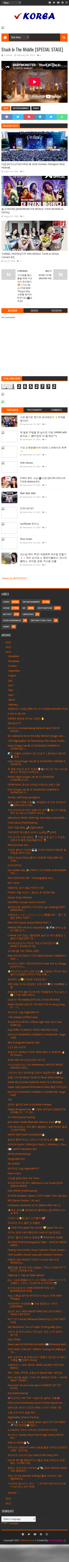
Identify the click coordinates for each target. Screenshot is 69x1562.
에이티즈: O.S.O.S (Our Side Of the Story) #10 (33, 1455)
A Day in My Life (16, 713)
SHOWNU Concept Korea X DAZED (27, 902)
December (14, 656)
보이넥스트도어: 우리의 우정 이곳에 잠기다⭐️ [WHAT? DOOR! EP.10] (33, 945)
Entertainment (21, 108)
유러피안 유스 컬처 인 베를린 (24, 1222)
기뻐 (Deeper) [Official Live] (22, 1017)
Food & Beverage (12, 620)
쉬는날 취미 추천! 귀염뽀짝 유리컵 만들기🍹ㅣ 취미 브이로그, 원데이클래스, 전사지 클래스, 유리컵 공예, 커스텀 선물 (43, 558)
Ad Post (7, 614)
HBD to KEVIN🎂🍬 (19, 1442)
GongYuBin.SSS (16, 1158)
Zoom (6, 608)
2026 (8, 642)
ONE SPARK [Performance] (22, 1190)
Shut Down (26, 539)
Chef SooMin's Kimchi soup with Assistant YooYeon (35, 1254)
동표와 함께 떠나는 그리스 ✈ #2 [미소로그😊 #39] (36, 1139)
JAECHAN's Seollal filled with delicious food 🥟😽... (35, 1122)
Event (6, 627)
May (11, 690)
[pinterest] (62, 2)
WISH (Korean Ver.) (18, 845)
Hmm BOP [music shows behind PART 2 (29, 922)
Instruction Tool (41, 620)
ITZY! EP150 (14, 865)
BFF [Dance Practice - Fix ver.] (24, 1200)
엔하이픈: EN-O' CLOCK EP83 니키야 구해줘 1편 (34, 1407)
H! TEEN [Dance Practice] (21, 1117)
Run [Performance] (18, 1393)
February (13, 704)
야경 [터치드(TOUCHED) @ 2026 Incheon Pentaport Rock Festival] (33, 166)
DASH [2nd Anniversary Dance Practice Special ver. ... (37, 1402)
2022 (8, 1503)
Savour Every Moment (20, 897)
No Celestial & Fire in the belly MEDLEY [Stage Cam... (36, 736)
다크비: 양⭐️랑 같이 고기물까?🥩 (26, 1218)
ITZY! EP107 (27, 508)
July (10, 680)
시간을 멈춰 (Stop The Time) (23, 1178)
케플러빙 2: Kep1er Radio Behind (26, 1275)
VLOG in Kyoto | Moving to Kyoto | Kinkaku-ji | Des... (37, 1144)
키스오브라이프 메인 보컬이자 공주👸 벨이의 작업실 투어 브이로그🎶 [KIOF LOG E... (37, 811)
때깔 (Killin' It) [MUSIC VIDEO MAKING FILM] (32, 1029)
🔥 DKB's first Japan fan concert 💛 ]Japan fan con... (36, 1227)
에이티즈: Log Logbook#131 (23, 1168)
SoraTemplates (56, 1540)
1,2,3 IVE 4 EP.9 (16, 1047)
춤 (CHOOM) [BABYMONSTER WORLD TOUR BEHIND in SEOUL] (32, 211)
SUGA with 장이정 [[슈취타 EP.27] (26, 1059)
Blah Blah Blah (28, 493)
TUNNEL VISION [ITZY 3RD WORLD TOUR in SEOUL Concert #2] (30, 255)
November (14, 661)
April (11, 695)
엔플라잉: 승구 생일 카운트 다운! (26, 887)
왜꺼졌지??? (14, 723)
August (12, 675)
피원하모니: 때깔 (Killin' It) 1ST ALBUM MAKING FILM (37, 708)
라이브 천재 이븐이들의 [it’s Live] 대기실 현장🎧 (34, 1232)
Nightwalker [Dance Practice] (23, 1417)
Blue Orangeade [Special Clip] (23, 1042)
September (14, 670)
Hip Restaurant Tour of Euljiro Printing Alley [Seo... (35, 1327)
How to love (14, 1173)
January (12, 1492)
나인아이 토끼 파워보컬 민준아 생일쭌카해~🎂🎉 (35, 1072)
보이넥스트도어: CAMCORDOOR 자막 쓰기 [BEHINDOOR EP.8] (31, 1289)
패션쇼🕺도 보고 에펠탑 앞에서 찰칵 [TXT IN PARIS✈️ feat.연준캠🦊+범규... (36, 1424)
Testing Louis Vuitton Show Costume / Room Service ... (37, 1250)
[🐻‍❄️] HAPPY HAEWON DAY (22, 1149)
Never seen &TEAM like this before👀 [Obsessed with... (38, 1344)
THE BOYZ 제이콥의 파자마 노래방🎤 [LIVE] (32, 832)
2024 (8, 652)
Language (28, 614)
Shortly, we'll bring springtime (24, 797)
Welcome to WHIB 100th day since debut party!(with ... (37, 817)
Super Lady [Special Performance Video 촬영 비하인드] (37, 1087)
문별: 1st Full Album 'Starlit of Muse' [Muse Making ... (37, 1077)
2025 (8, 647)
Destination (45, 608)
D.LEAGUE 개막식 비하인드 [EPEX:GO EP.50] (32, 1429)
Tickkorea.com (26, 1540)
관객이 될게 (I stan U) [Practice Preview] (29, 1104)
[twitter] (54, 2)
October (13, 666)
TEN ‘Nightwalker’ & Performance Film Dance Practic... (37, 740)
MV (24, 608)
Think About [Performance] (22, 822)
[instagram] (66, 2)
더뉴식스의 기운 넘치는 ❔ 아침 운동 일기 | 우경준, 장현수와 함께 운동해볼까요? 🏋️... (36, 838)
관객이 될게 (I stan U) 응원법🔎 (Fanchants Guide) (35, 1237)
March (12, 699)
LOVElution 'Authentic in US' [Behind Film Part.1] (34, 1205)
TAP (10, 1099)
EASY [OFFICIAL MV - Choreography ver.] (30, 878)
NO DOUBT (14, 1163)
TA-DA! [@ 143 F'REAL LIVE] (23, 951)
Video (36, 108)
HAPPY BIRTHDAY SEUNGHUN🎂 (26, 1134)
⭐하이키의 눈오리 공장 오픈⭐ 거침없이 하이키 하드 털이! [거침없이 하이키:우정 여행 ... (37, 973)
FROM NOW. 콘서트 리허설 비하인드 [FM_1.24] (34, 784)
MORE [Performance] (19, 1154)
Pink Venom (26, 462)
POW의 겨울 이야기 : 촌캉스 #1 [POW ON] (31, 892)
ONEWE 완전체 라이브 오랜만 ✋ (26, 718)
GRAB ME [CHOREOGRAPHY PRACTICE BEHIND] (35, 1082)
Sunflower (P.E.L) (29, 523)
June (11, 685)
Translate (13, 1523)
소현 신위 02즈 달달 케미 (22, 1412)
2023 (8, 1498)
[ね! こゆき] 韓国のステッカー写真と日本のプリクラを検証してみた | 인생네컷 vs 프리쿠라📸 (37, 1281)
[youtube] (58, 2)
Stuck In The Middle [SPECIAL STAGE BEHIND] (34, 999)
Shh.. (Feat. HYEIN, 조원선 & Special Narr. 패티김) (35, 1372)
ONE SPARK (14, 1339)
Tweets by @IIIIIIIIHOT (14, 578)
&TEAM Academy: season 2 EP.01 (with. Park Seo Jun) (37, 1195)
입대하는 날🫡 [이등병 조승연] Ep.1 (27, 979)
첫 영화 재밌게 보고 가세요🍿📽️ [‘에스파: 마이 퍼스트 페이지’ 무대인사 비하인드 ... (37, 770)
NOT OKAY (13, 883)
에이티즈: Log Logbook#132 (23, 1012)
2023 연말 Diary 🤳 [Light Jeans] (25, 827)
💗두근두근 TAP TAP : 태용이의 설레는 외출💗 (34, 1398)
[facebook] (49, 2)
